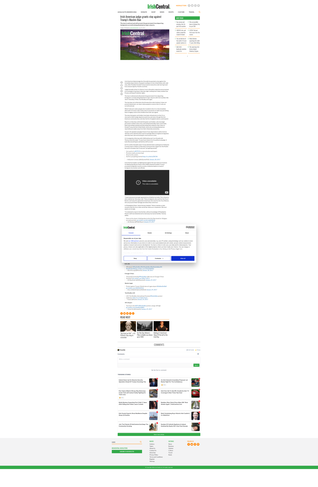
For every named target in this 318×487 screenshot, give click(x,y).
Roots (170, 455)
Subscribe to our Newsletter (127, 451)
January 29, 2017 (149, 222)
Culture (170, 450)
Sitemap (152, 461)
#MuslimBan (136, 267)
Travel (170, 453)
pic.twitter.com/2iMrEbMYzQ (135, 288)
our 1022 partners (133, 241)
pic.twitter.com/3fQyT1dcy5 (141, 278)
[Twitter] (192, 5)
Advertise (153, 453)
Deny (135, 258)
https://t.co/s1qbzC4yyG (139, 298)
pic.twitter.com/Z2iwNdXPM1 (145, 269)
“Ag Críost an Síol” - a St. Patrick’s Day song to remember (127, 335)
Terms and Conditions (156, 457)
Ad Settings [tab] (168, 233)
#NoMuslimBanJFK (156, 267)
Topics (151, 446)
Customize (158, 258)
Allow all (182, 258)
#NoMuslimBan (145, 267)
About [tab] (187, 233)
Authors (152, 444)
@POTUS (137, 151)
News (170, 444)
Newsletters (181, 5)
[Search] (199, 12)
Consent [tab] (131, 233)
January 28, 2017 (155, 159)
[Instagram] (195, 5)
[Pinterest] (198, 5)
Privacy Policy (154, 455)
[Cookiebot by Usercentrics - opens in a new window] (187, 227)
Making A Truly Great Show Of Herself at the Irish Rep (161, 335)
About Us (152, 448)
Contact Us (153, 450)
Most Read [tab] (179, 18)
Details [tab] (150, 233)
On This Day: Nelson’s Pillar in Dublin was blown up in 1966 (145, 335)
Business (171, 446)
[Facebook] (189, 5)
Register (152, 459)
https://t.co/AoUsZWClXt (150, 156)
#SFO (136, 306)
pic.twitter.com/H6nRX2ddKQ (135, 307)
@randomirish (134, 28)
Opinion (170, 448)
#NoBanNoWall (131, 269)
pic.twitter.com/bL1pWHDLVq (146, 220)
